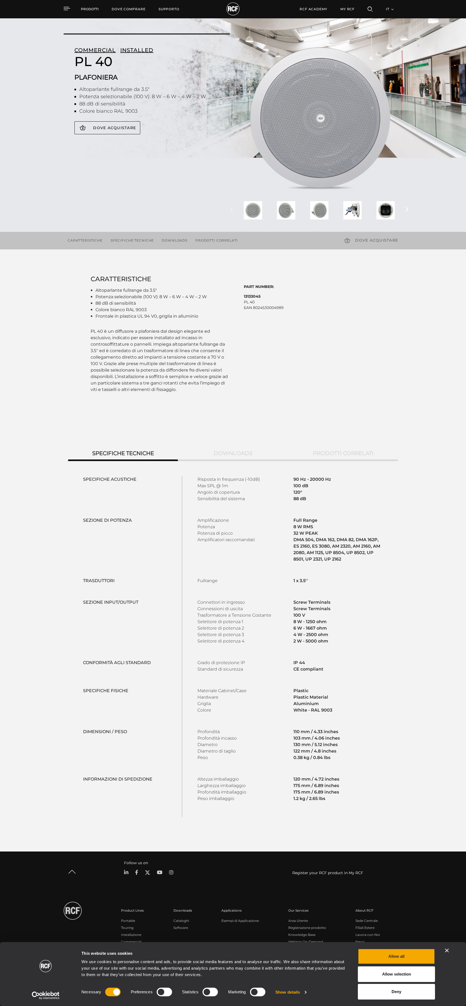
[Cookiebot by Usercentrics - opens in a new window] (45, 995)
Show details (287, 992)
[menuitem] (128, 9)
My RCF (347, 9)
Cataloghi (181, 921)
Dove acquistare (114, 127)
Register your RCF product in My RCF (327, 872)
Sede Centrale (366, 921)
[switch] (164, 992)
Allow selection (396, 974)
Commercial (131, 942)
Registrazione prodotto (307, 928)
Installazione (131, 935)
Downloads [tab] (233, 453)
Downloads (174, 240)
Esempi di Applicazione (240, 921)
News (360, 942)
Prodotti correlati (217, 240)
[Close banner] (447, 950)
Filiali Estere (365, 928)
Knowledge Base (302, 935)
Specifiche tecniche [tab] (123, 453)
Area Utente (298, 921)
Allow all (396, 956)
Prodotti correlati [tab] (343, 453)
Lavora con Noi (367, 935)
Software (180, 928)
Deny (396, 991)
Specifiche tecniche (132, 240)
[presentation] (231, 210)
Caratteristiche (85, 240)
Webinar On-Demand (305, 942)
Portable (128, 921)
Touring (127, 928)
